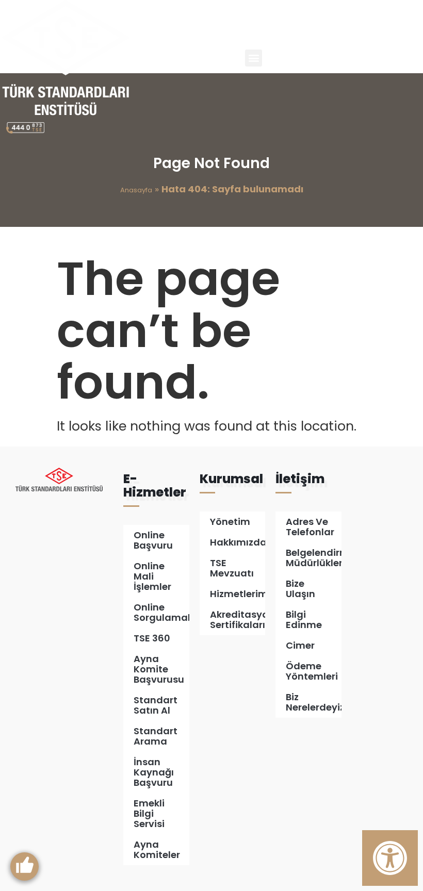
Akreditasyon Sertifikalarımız (237, 619)
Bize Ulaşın (300, 588)
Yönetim (230, 521)
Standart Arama (155, 736)
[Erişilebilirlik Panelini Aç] (390, 858)
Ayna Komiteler (157, 849)
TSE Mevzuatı (232, 568)
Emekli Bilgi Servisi (149, 813)
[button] (253, 58)
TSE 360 (152, 638)
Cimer (300, 645)
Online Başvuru (153, 540)
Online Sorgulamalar (161, 612)
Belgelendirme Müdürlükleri (313, 557)
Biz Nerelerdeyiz (313, 702)
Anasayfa (136, 190)
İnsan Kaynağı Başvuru (154, 772)
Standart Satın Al (155, 705)
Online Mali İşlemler (152, 576)
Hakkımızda (237, 542)
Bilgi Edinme (304, 619)
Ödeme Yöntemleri (312, 671)
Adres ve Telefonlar (310, 526)
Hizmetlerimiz (237, 593)
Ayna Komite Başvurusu (159, 669)
